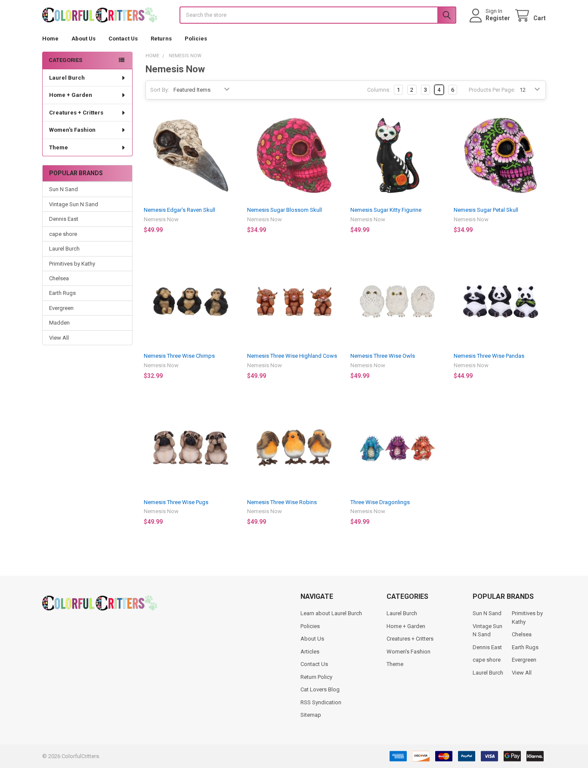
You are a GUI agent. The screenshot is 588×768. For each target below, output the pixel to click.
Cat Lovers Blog (320, 689)
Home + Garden (70, 95)
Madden (59, 322)
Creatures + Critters (76, 112)
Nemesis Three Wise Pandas (489, 356)
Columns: (378, 90)
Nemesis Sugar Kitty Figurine (385, 210)
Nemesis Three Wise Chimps (179, 356)
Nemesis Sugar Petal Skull (486, 210)
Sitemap (310, 715)
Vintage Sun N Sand (73, 204)
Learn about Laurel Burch (331, 613)
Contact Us (123, 38)
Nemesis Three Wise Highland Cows (292, 356)
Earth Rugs (62, 293)
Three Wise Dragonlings (380, 502)
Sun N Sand (63, 189)
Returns (161, 38)
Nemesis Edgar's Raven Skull (179, 210)
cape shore (63, 234)
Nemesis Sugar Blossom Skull (284, 210)
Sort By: (159, 90)
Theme (58, 147)
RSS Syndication (320, 702)
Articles (309, 651)
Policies (196, 38)
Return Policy (316, 677)
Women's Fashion (72, 130)
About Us (83, 38)
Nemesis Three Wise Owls (382, 356)
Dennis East (63, 219)
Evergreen (61, 308)
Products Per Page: (492, 90)
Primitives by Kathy (72, 263)
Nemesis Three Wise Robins (282, 502)
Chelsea (59, 278)
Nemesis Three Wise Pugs (176, 502)
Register (498, 18)
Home (50, 38)
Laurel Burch (67, 77)
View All (59, 337)
